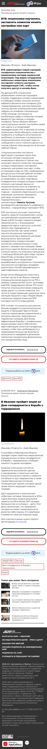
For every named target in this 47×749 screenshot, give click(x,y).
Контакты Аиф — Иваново (16, 636)
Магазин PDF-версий (13, 643)
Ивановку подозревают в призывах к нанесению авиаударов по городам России (26, 594)
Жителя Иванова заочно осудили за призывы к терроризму (26, 609)
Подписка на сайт (12, 653)
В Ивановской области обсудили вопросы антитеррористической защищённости (25, 618)
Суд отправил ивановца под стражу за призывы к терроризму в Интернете (27, 601)
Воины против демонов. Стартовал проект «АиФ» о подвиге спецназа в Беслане (26, 586)
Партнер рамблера (24, 736)
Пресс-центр (36, 640)
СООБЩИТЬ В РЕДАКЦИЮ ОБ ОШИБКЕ (20, 656)
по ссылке (21, 522)
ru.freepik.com (7, 443)
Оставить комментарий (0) (23, 359)
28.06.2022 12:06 (8, 10)
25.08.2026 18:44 (8, 391)
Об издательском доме (15, 640)
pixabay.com (6, 61)
